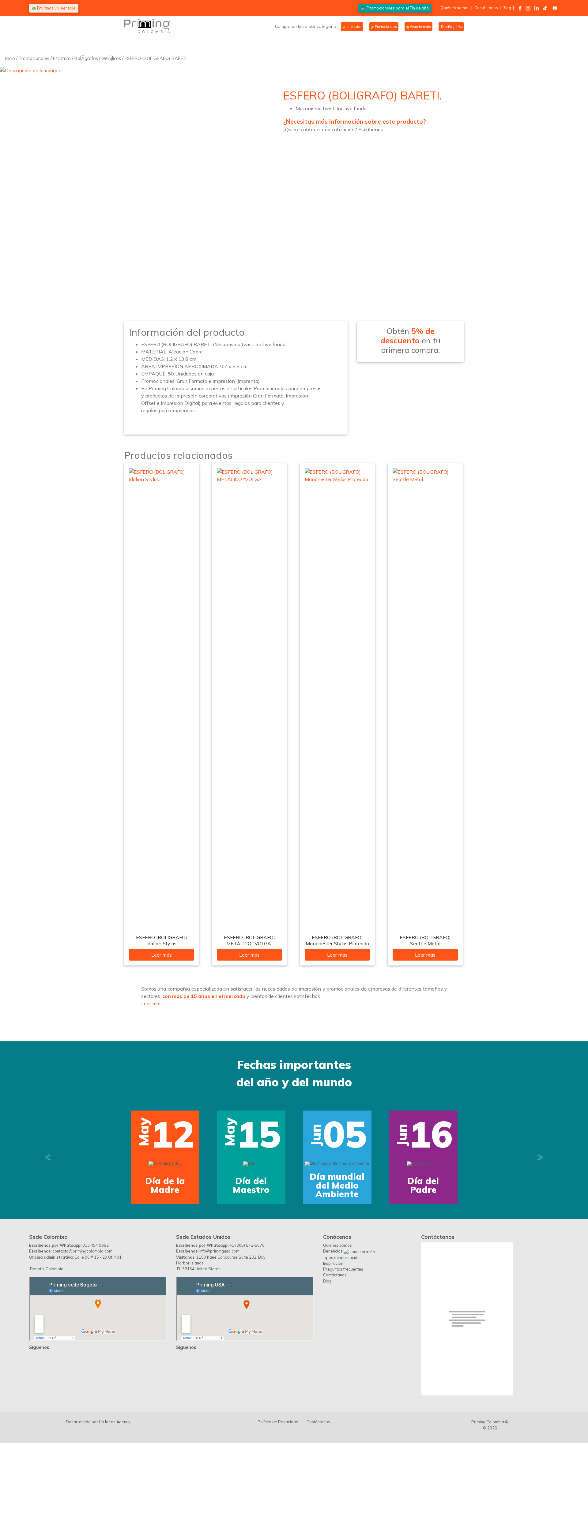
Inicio (10, 58)
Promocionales (385, 26)
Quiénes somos (455, 7)
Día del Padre (390, 1185)
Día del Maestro (218, 1185)
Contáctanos (486, 7)
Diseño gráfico (451, 26)
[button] (48, 1189)
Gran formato (420, 26)
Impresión (353, 26)
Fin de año (398, 8)
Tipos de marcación (341, 1321)
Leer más (161, 955)
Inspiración (333, 1326)
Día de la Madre (132, 1185)
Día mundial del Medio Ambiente (304, 1185)
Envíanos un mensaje (56, 8)
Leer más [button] (151, 1003)
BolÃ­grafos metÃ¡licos (97, 58)
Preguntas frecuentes (343, 1332)
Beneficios (333, 1314)
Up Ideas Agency (114, 1485)
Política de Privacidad (278, 1485)
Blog (507, 7)
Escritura (62, 58)
